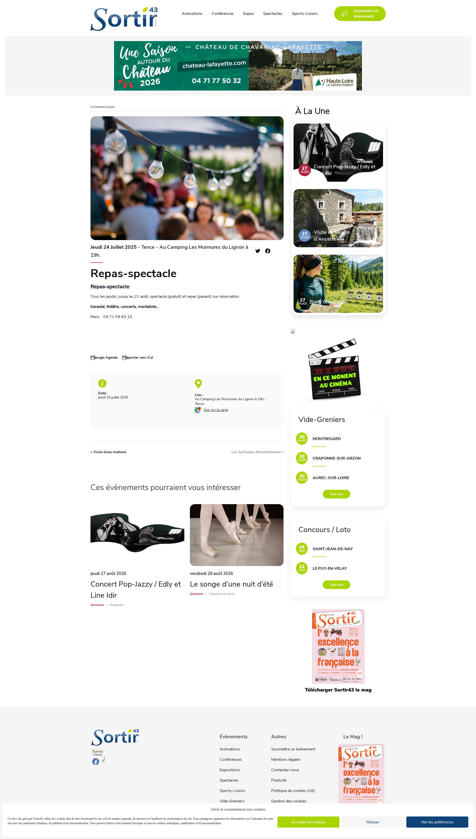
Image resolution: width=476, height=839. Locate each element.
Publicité (278, 780)
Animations (192, 13)
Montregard (327, 439)
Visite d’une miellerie (108, 452)
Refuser (372, 822)
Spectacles (272, 13)
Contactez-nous (285, 770)
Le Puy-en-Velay (330, 568)
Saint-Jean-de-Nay (333, 549)
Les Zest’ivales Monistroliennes (258, 452)
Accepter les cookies (309, 822)
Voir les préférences (437, 822)
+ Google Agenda (104, 357)
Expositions (230, 770)
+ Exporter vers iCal (137, 357)
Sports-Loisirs (305, 13)
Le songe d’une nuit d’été (231, 584)
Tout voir (336, 494)
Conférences (223, 13)
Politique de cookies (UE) (293, 790)
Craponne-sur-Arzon (337, 458)
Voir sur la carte (216, 410)
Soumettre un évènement (293, 749)
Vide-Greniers (232, 801)
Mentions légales (285, 759)
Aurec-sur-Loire (331, 478)
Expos (248, 13)
